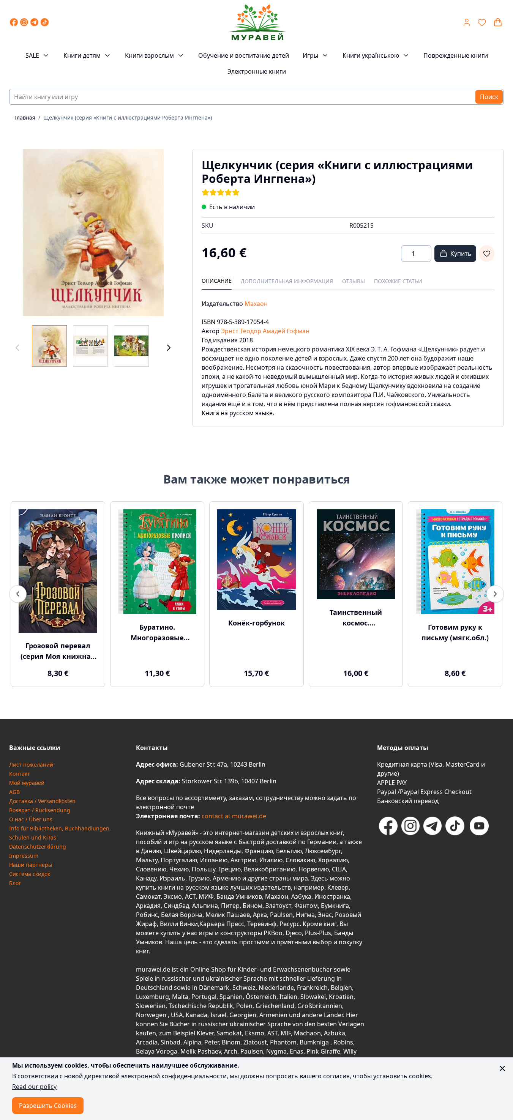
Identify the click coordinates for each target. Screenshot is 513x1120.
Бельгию (289, 851)
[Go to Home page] (257, 22)
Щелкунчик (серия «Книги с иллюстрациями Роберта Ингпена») (127, 117)
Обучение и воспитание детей (243, 55)
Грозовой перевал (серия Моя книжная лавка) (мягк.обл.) (58, 651)
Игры (310, 55)
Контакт (19, 773)
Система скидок (29, 873)
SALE (32, 55)
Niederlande (276, 987)
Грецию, (230, 869)
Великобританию (269, 869)
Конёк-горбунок (256, 622)
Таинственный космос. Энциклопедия (356, 618)
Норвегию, (314, 869)
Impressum (23, 855)
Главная (24, 117)
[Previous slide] (18, 594)
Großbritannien (319, 1006)
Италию (271, 860)
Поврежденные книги (455, 55)
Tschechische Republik (201, 1006)
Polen (244, 1006)
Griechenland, (276, 1006)
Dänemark (214, 987)
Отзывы (353, 281)
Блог (15, 883)
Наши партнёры (30, 864)
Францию (259, 851)
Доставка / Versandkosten (42, 801)
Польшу (203, 869)
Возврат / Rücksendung (39, 810)
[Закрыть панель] (502, 1068)
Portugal (203, 996)
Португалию (179, 860)
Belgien (341, 987)
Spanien (231, 996)
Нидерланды (223, 851)
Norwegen (152, 1015)
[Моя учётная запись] (467, 22)
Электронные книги (256, 71)
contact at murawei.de (233, 816)
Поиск (489, 97)
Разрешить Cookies (48, 1105)
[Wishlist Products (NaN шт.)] (482, 22)
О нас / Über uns (30, 819)
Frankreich (312, 987)
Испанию (213, 860)
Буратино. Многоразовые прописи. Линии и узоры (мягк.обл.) (157, 632)
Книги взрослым (149, 55)
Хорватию (333, 860)
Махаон (256, 303)
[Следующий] (168, 347)
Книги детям (82, 55)
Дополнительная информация (287, 281)
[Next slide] (495, 594)
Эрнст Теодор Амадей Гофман (265, 331)
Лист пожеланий (31, 764)
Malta (180, 996)
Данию (151, 851)
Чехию (179, 869)
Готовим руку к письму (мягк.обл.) (455, 632)
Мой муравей (26, 782)
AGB (14, 791)
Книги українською (371, 55)
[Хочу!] (486, 253)
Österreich (261, 996)
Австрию (243, 860)
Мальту (147, 860)
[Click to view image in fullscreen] (93, 233)
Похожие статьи (398, 281)
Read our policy (34, 1086)
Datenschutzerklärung (37, 846)
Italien (288, 996)
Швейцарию (182, 851)
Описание (217, 280)
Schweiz (244, 987)
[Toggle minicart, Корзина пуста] (497, 22)
